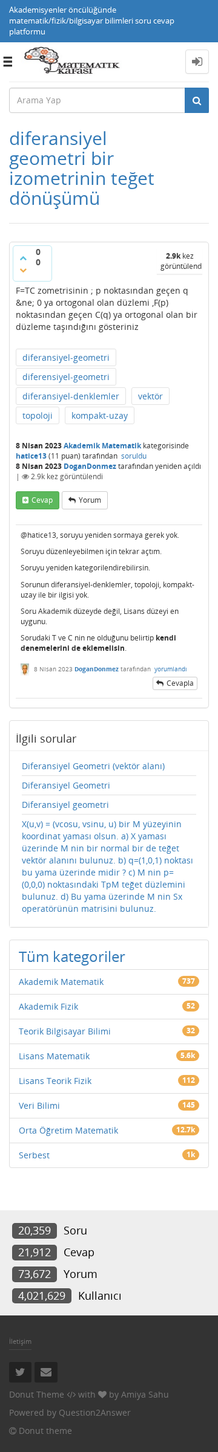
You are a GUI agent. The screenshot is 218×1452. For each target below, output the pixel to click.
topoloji (37, 415)
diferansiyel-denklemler (70, 396)
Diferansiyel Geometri (66, 785)
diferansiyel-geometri (66, 357)
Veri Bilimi (39, 1105)
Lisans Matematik (54, 1056)
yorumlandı (170, 669)
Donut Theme (36, 1394)
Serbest (34, 1155)
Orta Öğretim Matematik (68, 1130)
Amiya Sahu (145, 1394)
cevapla (180, 683)
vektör (150, 396)
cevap (42, 500)
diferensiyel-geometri (66, 376)
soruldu (134, 456)
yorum (90, 500)
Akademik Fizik (48, 1006)
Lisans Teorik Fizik (55, 1080)
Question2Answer (95, 1412)
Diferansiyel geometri (65, 804)
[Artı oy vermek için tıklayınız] (23, 258)
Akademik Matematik (102, 445)
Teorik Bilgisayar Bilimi (65, 1031)
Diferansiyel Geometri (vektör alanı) (93, 766)
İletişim (20, 1341)
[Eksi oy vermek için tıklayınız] (23, 270)
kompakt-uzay (99, 415)
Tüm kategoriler (72, 956)
